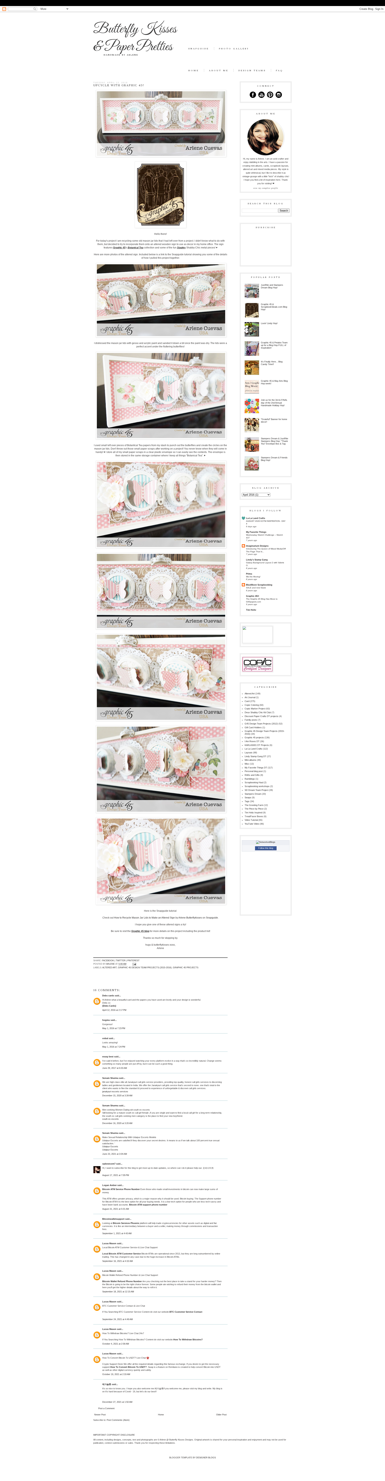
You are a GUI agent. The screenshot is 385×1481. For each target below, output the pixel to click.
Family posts (251, 720)
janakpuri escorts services (115, 1091)
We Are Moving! (253, 577)
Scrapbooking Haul (254, 782)
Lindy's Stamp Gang (257, 559)
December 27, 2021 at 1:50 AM (117, 1402)
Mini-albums (250, 760)
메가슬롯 (159, 1388)
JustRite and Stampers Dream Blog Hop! (272, 286)
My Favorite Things (256, 532)
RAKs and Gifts (252, 775)
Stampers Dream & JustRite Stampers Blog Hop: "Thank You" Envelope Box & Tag (274, 441)
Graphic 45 (119, 247)
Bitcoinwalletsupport (113, 1219)
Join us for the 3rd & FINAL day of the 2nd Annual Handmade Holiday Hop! (274, 402)
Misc (247, 764)
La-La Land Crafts (255, 518)
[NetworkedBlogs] (265, 842)
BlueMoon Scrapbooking (259, 585)
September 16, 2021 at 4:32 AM (117, 1261)
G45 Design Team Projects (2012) (261, 723)
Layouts (248, 752)
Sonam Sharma (110, 1078)
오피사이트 (208, 1168)
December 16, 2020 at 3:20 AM (117, 1123)
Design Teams (252, 70)
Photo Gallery (234, 48)
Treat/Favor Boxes (254, 816)
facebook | (109, 960)
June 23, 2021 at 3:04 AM (114, 1154)
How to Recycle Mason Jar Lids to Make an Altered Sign (144, 917)
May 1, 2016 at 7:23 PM (113, 1028)
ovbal (105, 1038)
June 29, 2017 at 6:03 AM (114, 1068)
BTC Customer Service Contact (185, 1312)
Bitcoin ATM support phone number (148, 1204)
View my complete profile (265, 188)
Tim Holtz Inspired (253, 812)
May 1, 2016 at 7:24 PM (113, 1047)
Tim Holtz (251, 610)
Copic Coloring (252, 705)
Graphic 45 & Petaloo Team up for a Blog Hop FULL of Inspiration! (274, 345)
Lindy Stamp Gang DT (255, 756)
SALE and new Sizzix (256, 588)
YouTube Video (252, 824)
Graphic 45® (252, 596)
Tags (247, 801)
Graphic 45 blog (140, 931)
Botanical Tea (135, 247)
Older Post (221, 1414)
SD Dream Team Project (256, 790)
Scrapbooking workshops (257, 786)
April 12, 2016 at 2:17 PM (114, 1010)
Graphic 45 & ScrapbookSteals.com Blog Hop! (274, 307)
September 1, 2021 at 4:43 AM (117, 1233)
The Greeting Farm (254, 805)
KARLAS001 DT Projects (257, 745)
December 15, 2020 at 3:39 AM (117, 1095)
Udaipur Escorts (110, 1146)
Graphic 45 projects (185, 967)
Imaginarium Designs (257, 546)
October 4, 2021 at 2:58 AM (115, 1344)
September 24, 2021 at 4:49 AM (117, 1319)
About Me (218, 70)
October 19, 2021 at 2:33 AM (116, 1374)
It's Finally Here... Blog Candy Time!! (272, 362)
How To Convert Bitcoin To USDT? (128, 1367)
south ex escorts (110, 1119)
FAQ (279, 70)
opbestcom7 (109, 1164)
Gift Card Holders (253, 727)
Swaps (248, 797)
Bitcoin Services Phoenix (126, 1223)
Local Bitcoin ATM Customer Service (121, 1253)
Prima (249, 574)
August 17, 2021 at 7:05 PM (115, 1175)
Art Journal (250, 697)
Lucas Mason (109, 1243)
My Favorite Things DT (256, 767)
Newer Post (100, 1414)
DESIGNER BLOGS (206, 1457)
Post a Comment (106, 1408)
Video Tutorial (251, 820)
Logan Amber (109, 1185)
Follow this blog (265, 848)
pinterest (133, 960)
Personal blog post (254, 771)
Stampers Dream (253, 794)
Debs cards (108, 995)
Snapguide (198, 48)
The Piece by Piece (254, 809)
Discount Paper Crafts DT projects (261, 716)
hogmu (106, 1020)
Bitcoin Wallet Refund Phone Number (122, 1281)
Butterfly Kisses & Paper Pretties (135, 38)
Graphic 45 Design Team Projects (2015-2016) (145, 967)
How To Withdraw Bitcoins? (188, 1339)
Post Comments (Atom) (118, 1420)
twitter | (121, 960)
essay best (107, 1056)
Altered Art (109, 967)
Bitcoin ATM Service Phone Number (121, 1189)
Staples (181, 247)
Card (247, 701)
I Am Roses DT (252, 741)
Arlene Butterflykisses (190, 917)
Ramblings (250, 779)
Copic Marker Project (255, 708)
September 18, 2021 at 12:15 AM (118, 1291)
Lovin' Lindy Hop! (269, 323)
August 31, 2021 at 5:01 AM (115, 1209)
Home (193, 70)
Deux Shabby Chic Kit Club (258, 712)
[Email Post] (134, 964)
